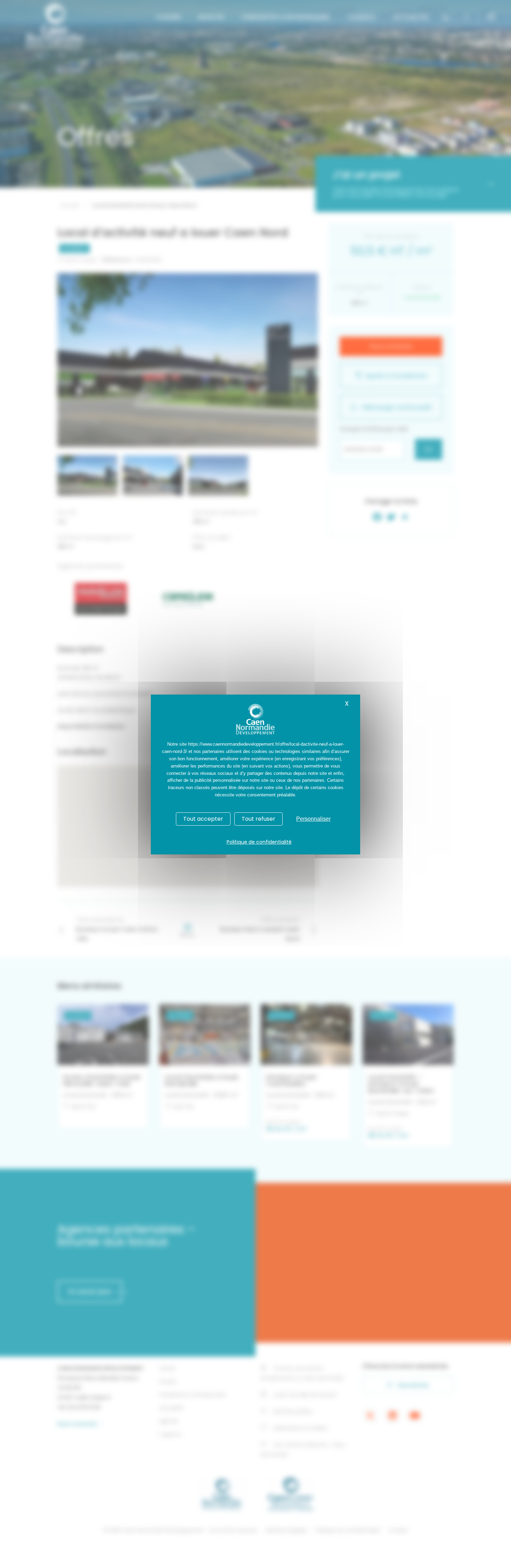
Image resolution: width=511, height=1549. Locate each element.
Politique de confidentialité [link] (259, 841)
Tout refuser (258, 819)
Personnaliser (313, 819)
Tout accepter (203, 819)
